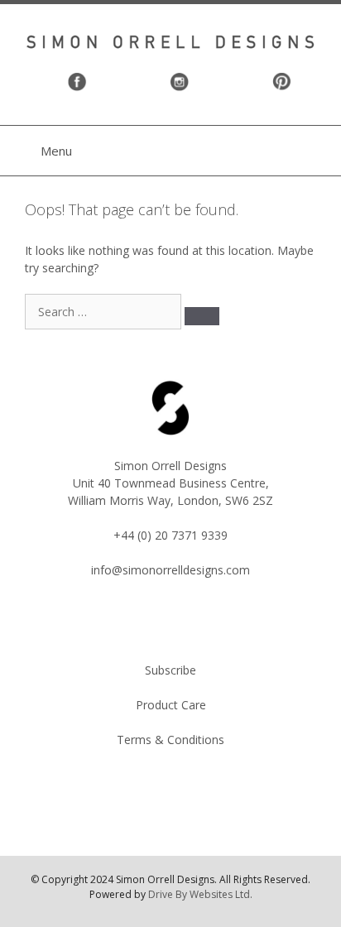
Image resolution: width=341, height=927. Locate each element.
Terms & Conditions (170, 739)
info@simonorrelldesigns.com (170, 570)
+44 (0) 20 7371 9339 (170, 535)
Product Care (171, 705)
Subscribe (170, 670)
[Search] (202, 316)
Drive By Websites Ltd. (200, 894)
